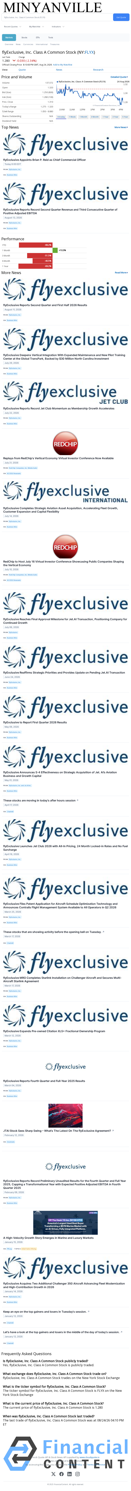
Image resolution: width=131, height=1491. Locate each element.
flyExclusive (13, 632)
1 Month (83, 116)
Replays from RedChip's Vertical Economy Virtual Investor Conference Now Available (58, 458)
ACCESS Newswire (14, 473)
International (42, 44)
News (18, 44)
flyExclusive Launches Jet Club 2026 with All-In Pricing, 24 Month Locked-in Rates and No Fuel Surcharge (65, 847)
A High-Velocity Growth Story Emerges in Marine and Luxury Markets (48, 1237)
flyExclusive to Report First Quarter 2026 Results (35, 722)
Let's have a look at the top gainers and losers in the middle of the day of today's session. (63, 1332)
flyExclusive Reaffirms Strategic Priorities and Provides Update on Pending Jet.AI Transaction (64, 672)
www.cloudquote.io (89, 1457)
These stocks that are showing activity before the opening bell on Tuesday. (54, 932)
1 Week (72, 116)
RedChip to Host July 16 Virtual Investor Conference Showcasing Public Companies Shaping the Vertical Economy (63, 563)
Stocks (24, 37)
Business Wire (12, 175)
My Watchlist (34, 26)
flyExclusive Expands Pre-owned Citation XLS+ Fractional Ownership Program (54, 1031)
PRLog (9, 1249)
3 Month (95, 116)
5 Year (125, 116)
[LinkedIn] (69, 1474)
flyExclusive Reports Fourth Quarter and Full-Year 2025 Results (44, 1081)
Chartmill (10, 812)
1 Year (105, 116)
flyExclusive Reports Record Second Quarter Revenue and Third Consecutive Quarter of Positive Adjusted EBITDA (60, 211)
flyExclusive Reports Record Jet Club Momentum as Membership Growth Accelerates (58, 408)
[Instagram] (77, 1474)
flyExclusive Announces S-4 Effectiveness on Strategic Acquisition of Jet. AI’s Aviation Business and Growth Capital (60, 774)
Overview (9, 44)
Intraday (61, 116)
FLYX (89, 52)
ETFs (38, 37)
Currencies (28, 44)
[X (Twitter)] (53, 1474)
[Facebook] (61, 1474)
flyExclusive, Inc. (15, 169)
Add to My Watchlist (62, 64)
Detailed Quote (118, 76)
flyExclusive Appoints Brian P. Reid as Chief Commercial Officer (44, 159)
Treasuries (54, 44)
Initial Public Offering (29, 1249)
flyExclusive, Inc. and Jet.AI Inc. (20, 785)
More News (120, 127)
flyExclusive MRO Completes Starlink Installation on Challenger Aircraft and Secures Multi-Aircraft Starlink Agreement (62, 979)
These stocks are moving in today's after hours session (41, 800)
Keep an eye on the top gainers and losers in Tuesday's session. (46, 1311)
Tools (50, 37)
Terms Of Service (96, 1464)
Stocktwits (10, 1142)
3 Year (115, 116)
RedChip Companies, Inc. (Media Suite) (23, 468)
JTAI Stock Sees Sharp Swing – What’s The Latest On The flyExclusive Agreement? (58, 1130)
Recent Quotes (11, 26)
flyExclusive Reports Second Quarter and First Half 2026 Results (45, 305)
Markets (9, 37)
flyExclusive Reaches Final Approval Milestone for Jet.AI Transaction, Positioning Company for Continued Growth (65, 620)
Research (98, 69)
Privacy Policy (75, 1464)
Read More (120, 272)
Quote (22, 69)
